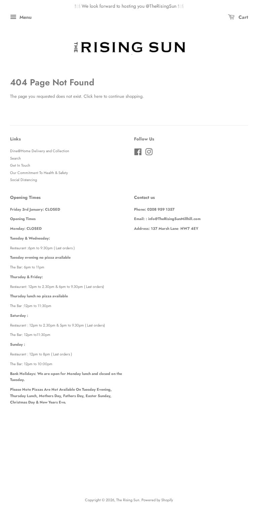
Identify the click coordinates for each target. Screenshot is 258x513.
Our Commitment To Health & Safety (39, 172)
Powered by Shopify (157, 500)
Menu (25, 17)
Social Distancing (23, 179)
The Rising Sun (127, 500)
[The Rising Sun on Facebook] (138, 153)
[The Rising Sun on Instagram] (149, 153)
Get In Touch (20, 165)
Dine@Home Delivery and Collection (39, 151)
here (98, 96)
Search (15, 158)
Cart (242, 17)
